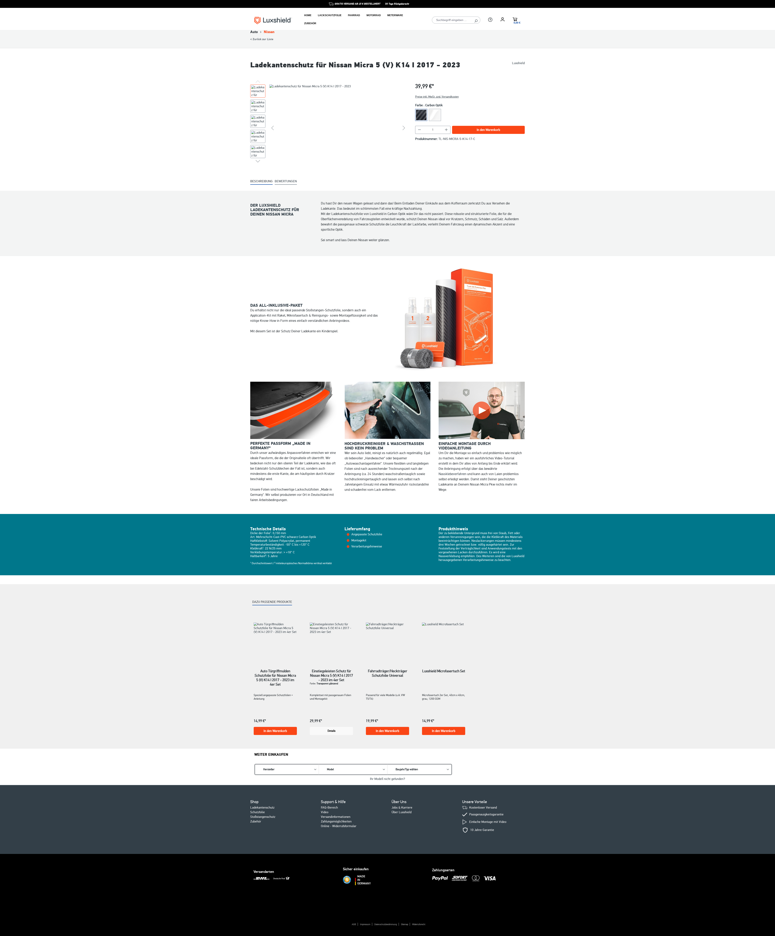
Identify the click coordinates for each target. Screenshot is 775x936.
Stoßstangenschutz (262, 817)
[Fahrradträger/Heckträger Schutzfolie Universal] (387, 640)
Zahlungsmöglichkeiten (336, 821)
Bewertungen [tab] (286, 181)
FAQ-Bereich (329, 808)
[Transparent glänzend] (435, 115)
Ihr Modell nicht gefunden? (387, 779)
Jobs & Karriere (402, 808)
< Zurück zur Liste (261, 39)
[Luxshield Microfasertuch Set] (443, 640)
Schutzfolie (257, 812)
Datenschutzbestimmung (385, 924)
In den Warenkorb (488, 130)
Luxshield (518, 63)
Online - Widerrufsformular (338, 826)
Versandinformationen (335, 817)
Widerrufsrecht (418, 924)
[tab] (261, 181)
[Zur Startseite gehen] (273, 20)
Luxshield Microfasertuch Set (443, 671)
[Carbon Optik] (421, 115)
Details (331, 731)
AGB (354, 924)
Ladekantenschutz (262, 808)
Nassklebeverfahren (452, 474)
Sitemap (404, 924)
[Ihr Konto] (502, 19)
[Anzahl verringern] (419, 130)
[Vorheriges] (272, 127)
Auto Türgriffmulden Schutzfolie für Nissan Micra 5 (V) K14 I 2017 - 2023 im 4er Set (275, 673)
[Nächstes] (404, 127)
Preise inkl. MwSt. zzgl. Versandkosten (437, 96)
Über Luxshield (402, 812)
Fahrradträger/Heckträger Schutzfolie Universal (387, 673)
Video (324, 812)
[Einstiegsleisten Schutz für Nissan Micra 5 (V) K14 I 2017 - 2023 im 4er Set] (331, 640)
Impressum (365, 924)
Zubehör (255, 821)
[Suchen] (476, 20)
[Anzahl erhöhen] (446, 130)
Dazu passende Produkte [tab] (272, 602)
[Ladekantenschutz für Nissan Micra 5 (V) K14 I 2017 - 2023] (338, 127)
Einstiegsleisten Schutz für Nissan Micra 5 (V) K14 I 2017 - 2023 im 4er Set (331, 673)
